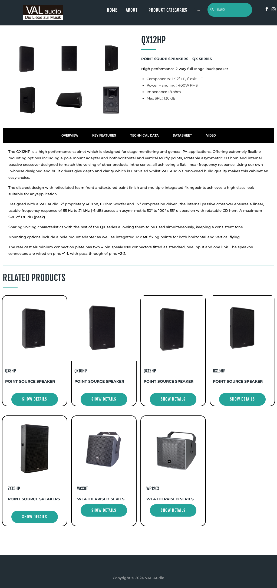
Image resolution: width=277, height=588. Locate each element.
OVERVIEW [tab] (69, 135)
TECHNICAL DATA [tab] (144, 135)
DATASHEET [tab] (182, 135)
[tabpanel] (138, 204)
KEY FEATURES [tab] (104, 135)
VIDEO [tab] (211, 135)
